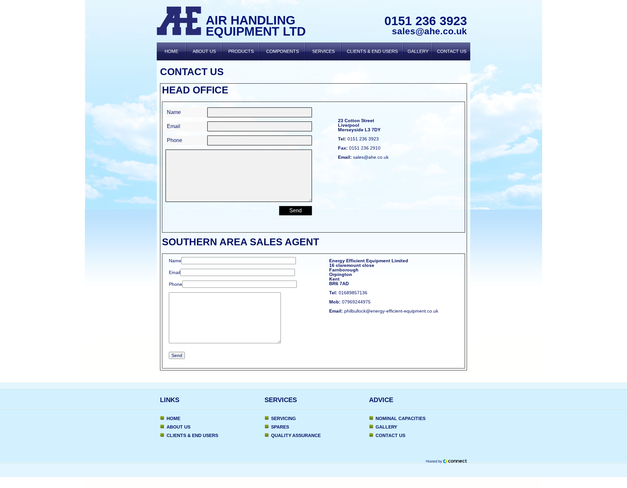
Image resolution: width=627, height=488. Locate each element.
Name (174, 112)
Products (241, 51)
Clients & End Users (372, 51)
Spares (280, 427)
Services (323, 51)
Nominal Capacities (401, 418)
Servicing (283, 418)
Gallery (418, 51)
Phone (174, 140)
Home (171, 51)
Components (282, 51)
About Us (204, 51)
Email (173, 126)
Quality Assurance (296, 435)
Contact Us (451, 51)
